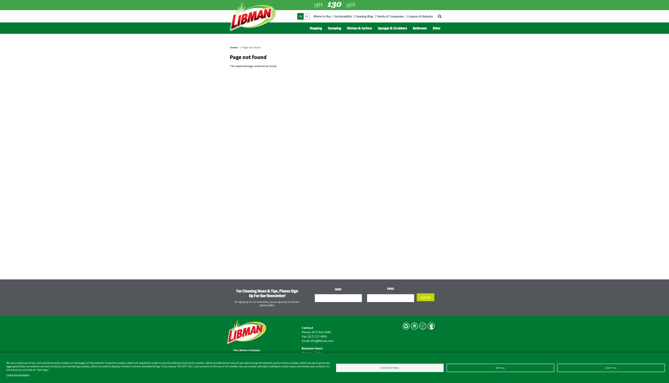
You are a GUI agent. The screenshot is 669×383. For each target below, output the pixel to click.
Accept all (611, 367)
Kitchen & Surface (359, 28)
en (300, 16)
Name (338, 289)
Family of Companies (390, 16)
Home (234, 47)
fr (306, 16)
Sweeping (334, 28)
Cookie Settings (390, 367)
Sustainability (343, 16)
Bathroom (420, 28)
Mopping (316, 28)
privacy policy (267, 305)
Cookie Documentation (17, 375)
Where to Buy (322, 16)
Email (390, 288)
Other (436, 28)
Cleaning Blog (364, 16)
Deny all (500, 367)
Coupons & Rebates (420, 16)
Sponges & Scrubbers (392, 28)
